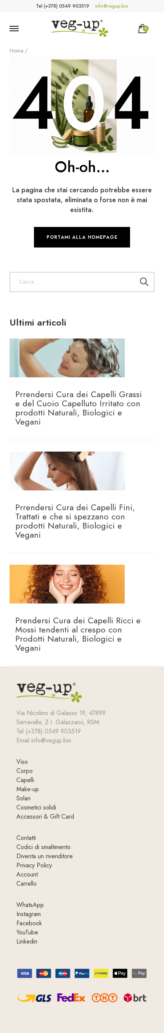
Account (27, 874)
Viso (22, 761)
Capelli (25, 780)
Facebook (29, 923)
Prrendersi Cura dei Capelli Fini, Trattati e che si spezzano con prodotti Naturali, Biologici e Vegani (75, 521)
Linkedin (26, 941)
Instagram (28, 914)
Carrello (26, 883)
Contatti (26, 837)
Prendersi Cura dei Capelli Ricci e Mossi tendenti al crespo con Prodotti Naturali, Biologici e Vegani (78, 634)
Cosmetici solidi (36, 807)
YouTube (27, 932)
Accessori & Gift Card (45, 816)
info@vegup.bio (112, 6)
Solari (23, 798)
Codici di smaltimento (43, 847)
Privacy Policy (34, 865)
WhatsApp (30, 904)
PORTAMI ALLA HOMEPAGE (82, 237)
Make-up (27, 789)
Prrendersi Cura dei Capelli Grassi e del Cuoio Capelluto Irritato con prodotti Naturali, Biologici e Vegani (78, 408)
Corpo (24, 770)
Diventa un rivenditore (44, 856)
